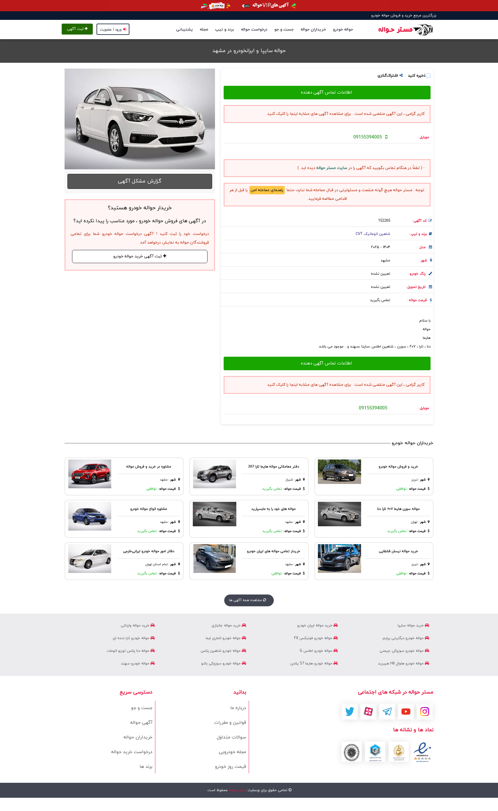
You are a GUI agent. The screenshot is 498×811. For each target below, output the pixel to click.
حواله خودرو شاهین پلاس (221, 651)
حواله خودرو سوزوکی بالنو (221, 663)
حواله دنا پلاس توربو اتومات (128, 651)
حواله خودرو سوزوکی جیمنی (402, 651)
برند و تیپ (224, 29)
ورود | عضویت (111, 29)
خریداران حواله (313, 29)
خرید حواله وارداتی (135, 625)
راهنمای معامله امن (267, 190)
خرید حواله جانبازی (227, 625)
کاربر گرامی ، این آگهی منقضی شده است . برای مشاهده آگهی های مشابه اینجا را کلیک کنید (346, 114)
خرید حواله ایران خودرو (315, 625)
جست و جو (284, 29)
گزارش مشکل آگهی (139, 181)
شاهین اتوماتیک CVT (373, 234)
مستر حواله (237, 790)
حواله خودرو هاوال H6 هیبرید (401, 663)
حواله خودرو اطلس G (316, 651)
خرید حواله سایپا (411, 625)
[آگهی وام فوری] (249, 6)
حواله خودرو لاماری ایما (224, 638)
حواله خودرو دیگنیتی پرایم (404, 638)
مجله (204, 29)
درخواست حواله (254, 29)
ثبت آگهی (76, 29)
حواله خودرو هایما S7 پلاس (311, 663)
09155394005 (367, 137)
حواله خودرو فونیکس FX (313, 638)
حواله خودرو (343, 29)
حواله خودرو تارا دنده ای (131, 638)
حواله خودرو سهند (135, 663)
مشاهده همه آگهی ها (246, 600)
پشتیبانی (184, 29)
